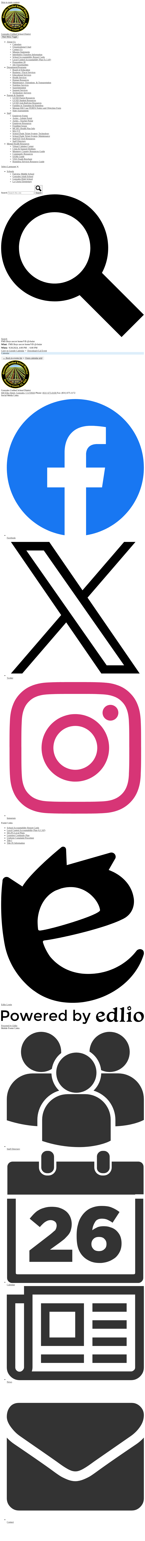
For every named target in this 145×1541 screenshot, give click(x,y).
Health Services (19, 77)
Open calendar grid (33, 358)
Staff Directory (19, 141)
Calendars (16, 44)
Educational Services (21, 75)
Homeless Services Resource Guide (28, 161)
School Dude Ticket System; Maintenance (31, 136)
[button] (11, 42)
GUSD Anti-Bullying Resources (26, 103)
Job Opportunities (20, 65)
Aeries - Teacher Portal (22, 121)
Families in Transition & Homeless (27, 105)
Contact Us (17, 49)
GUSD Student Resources (24, 100)
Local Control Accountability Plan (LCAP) (31, 59)
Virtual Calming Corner (23, 146)
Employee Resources (21, 123)
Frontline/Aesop (19, 126)
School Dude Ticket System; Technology (30, 133)
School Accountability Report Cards (28, 57)
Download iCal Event (37, 351)
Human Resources (20, 80)
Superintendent (19, 87)
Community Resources (22, 154)
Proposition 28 (18, 62)
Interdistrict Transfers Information (27, 54)
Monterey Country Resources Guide (28, 151)
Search (4, 193)
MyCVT (16, 131)
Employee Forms (20, 116)
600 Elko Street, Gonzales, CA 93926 (18, 393)
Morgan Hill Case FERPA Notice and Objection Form (36, 108)
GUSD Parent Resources (23, 98)
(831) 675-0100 (49, 393)
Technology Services (21, 93)
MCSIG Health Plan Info (23, 128)
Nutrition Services (20, 85)
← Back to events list (12, 358)
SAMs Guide (18, 156)
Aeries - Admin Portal (22, 118)
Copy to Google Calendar (12, 351)
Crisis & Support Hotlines (24, 149)
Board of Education (21, 70)
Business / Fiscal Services (23, 72)
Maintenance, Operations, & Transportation (31, 82)
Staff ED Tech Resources (23, 138)
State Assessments (20, 110)
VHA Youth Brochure (22, 159)
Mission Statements (21, 52)
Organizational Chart (21, 47)
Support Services (20, 90)
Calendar (5, 353)
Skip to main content (10, 2)
